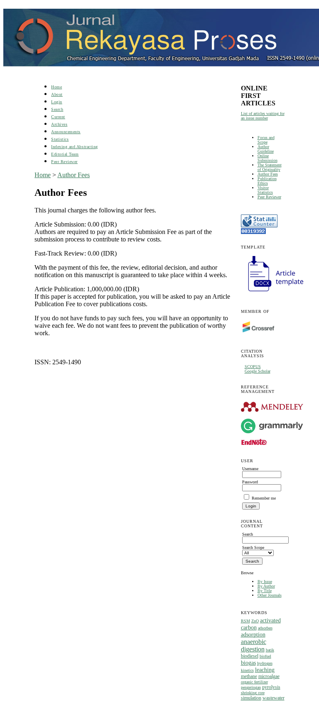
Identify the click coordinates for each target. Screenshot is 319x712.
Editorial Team (65, 154)
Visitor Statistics (265, 190)
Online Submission (267, 158)
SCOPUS (253, 366)
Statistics (60, 139)
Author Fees (268, 174)
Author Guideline (266, 149)
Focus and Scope (266, 139)
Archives (59, 124)
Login (56, 102)
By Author (266, 586)
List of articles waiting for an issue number (263, 115)
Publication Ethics (267, 180)
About (57, 94)
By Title (265, 590)
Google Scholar (257, 371)
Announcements (66, 131)
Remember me (264, 498)
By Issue (265, 581)
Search (57, 109)
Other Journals (270, 595)
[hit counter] (253, 232)
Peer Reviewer (269, 197)
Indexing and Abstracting (74, 146)
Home (56, 87)
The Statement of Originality (270, 167)
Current (58, 117)
